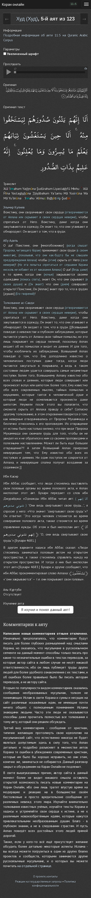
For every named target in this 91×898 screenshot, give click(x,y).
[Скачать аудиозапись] (85, 68)
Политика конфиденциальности (54, 883)
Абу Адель (10, 240)
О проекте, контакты (45, 876)
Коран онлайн (13, 4)
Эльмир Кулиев (14, 207)
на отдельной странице (34, 866)
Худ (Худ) (27, 19)
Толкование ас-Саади (18, 303)
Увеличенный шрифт (22, 54)
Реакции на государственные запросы (38, 881)
